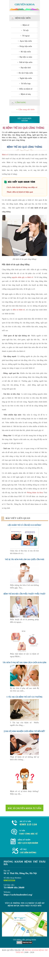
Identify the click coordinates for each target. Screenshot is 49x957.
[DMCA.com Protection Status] (24, 943)
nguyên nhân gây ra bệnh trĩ (22, 277)
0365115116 (9, 880)
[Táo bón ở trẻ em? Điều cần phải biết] (24, 582)
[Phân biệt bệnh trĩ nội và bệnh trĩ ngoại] (24, 651)
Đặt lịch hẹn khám (24, 119)
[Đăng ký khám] (24, 841)
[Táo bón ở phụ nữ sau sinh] (24, 686)
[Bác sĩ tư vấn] (24, 808)
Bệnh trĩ (5, 155)
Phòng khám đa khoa (35, 493)
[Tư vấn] (24, 832)
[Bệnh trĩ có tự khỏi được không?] (24, 789)
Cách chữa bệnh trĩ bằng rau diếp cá (22, 187)
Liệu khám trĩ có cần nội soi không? (24, 525)
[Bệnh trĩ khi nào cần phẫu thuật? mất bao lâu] (24, 617)
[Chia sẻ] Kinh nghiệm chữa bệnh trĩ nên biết (24, 731)
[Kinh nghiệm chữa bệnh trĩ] (24, 754)
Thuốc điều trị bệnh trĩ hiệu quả (20, 192)
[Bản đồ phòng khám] (24, 851)
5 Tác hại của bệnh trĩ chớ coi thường (24, 697)
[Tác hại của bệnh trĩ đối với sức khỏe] (24, 720)
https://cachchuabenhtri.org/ (18, 894)
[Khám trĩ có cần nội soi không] (24, 548)
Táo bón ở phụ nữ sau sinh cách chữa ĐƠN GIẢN (24, 662)
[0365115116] (24, 823)
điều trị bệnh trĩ (19, 310)
